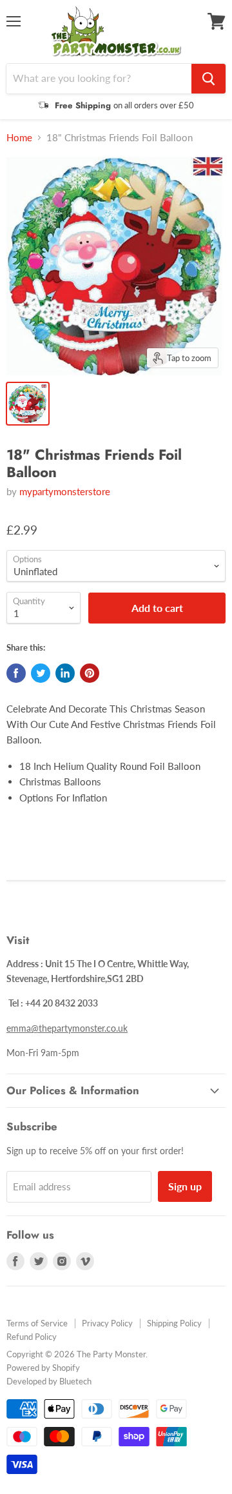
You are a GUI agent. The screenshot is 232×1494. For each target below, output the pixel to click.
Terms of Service (37, 1323)
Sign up (185, 1186)
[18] (27, 403)
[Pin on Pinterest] (89, 673)
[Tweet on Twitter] (40, 673)
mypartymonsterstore (64, 491)
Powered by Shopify (43, 1367)
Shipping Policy (174, 1323)
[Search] (208, 78)
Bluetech (75, 1381)
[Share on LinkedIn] (65, 673)
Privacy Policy (107, 1323)
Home (19, 137)
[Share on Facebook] (16, 673)
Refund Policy (31, 1337)
